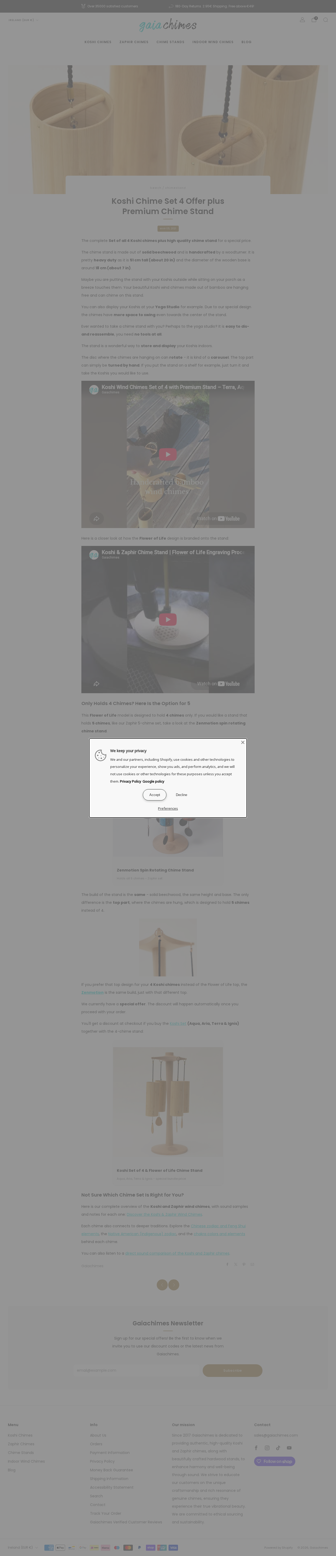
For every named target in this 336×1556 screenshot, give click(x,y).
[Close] (242, 742)
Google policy (153, 781)
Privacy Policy (130, 781)
